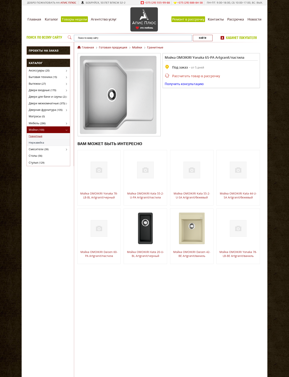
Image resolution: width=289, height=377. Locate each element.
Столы (35, 155)
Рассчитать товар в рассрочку (196, 76)
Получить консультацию (184, 84)
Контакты (216, 19)
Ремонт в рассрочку (188, 19)
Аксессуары (39, 70)
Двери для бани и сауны (47, 96)
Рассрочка (235, 19)
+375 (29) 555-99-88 (157, 2)
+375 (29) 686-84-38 (190, 2)
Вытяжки (37, 83)
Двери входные (42, 90)
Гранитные (35, 136)
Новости (254, 19)
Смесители (39, 149)
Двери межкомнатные (47, 103)
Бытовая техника (43, 77)
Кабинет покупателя (241, 38)
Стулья (36, 162)
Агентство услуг (104, 19)
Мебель (37, 123)
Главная (34, 19)
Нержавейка (36, 142)
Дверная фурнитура (46, 110)
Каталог (51, 19)
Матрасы (37, 116)
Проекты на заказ (44, 50)
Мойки (36, 130)
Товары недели (74, 19)
